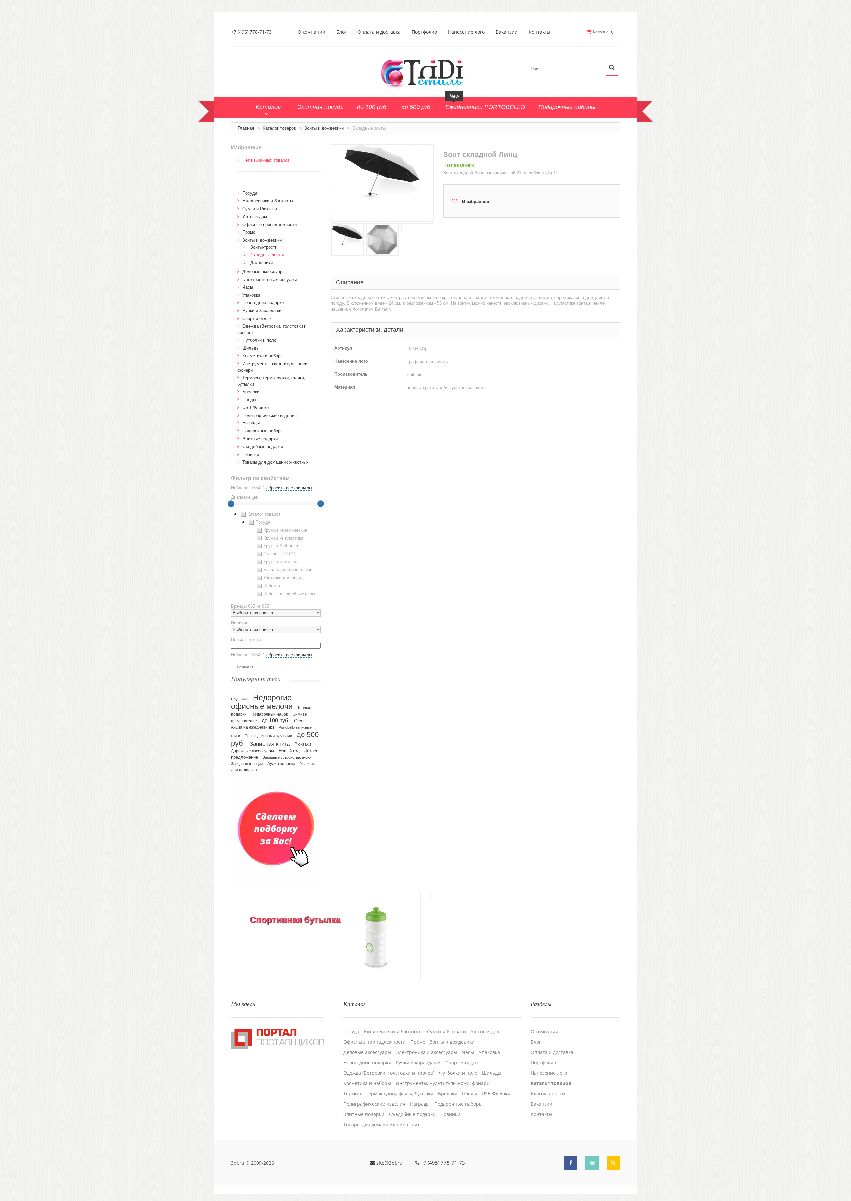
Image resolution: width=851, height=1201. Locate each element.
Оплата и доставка (379, 32)
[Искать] (612, 68)
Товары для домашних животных (275, 462)
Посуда (249, 193)
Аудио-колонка (281, 764)
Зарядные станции (247, 764)
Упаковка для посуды (284, 577)
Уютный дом (254, 216)
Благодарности (548, 1094)
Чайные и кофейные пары (289, 593)
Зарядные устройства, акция (287, 757)
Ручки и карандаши (261, 310)
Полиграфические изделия (269, 415)
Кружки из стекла (281, 561)
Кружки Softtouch (280, 545)
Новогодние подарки (263, 302)
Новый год (289, 751)
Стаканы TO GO (279, 553)
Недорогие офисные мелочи (262, 702)
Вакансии (507, 32)
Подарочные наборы (262, 430)
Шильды (250, 348)
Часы (247, 287)
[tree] (276, 555)
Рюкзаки (302, 744)
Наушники (239, 699)
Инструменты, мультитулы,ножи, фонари (443, 1083)
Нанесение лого (466, 32)
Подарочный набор (269, 714)
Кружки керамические (285, 530)
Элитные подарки (260, 438)
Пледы (249, 399)
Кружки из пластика (283, 538)
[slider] (231, 503)
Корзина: (601, 32)
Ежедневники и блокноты (267, 200)
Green (299, 720)
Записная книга (270, 744)
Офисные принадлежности (269, 224)
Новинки (250, 454)
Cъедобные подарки (262, 446)
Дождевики (261, 262)
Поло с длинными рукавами (268, 736)
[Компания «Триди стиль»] (425, 72)
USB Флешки (255, 407)
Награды (251, 422)
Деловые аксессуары (263, 271)
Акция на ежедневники (252, 727)
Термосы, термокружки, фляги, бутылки (388, 1094)
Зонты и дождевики (324, 128)
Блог (341, 32)
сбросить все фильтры (289, 487)
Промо (248, 232)
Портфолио (424, 32)
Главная (246, 128)
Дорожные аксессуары (252, 751)
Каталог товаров (279, 128)
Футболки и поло (259, 340)
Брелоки (250, 391)
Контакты (539, 32)
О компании (311, 32)
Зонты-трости (263, 247)
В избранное (475, 201)
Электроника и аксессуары (269, 279)
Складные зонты (267, 254)
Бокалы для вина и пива (287, 569)
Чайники (271, 585)
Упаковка (251, 295)
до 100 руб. (275, 720)
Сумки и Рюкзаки (259, 208)
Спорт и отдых (257, 318)
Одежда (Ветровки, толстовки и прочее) (388, 1073)
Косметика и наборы (262, 355)
